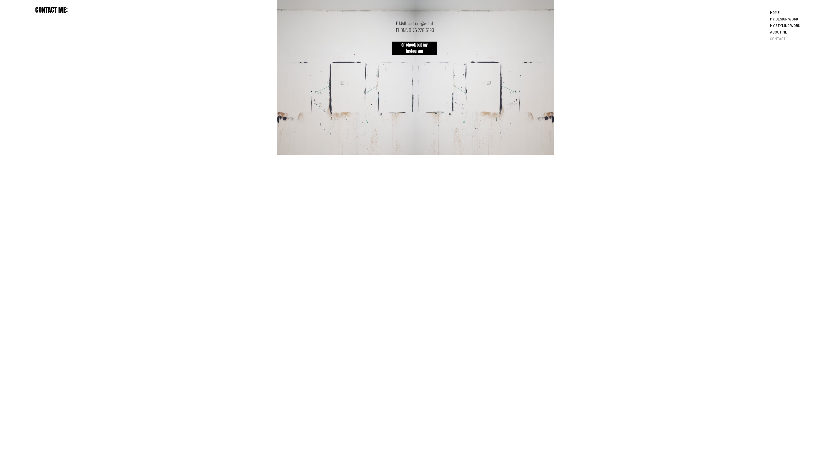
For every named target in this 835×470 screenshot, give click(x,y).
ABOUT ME (778, 32)
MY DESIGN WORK (784, 19)
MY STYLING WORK (785, 25)
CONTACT (778, 38)
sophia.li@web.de (421, 23)
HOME (775, 12)
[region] (414, 46)
